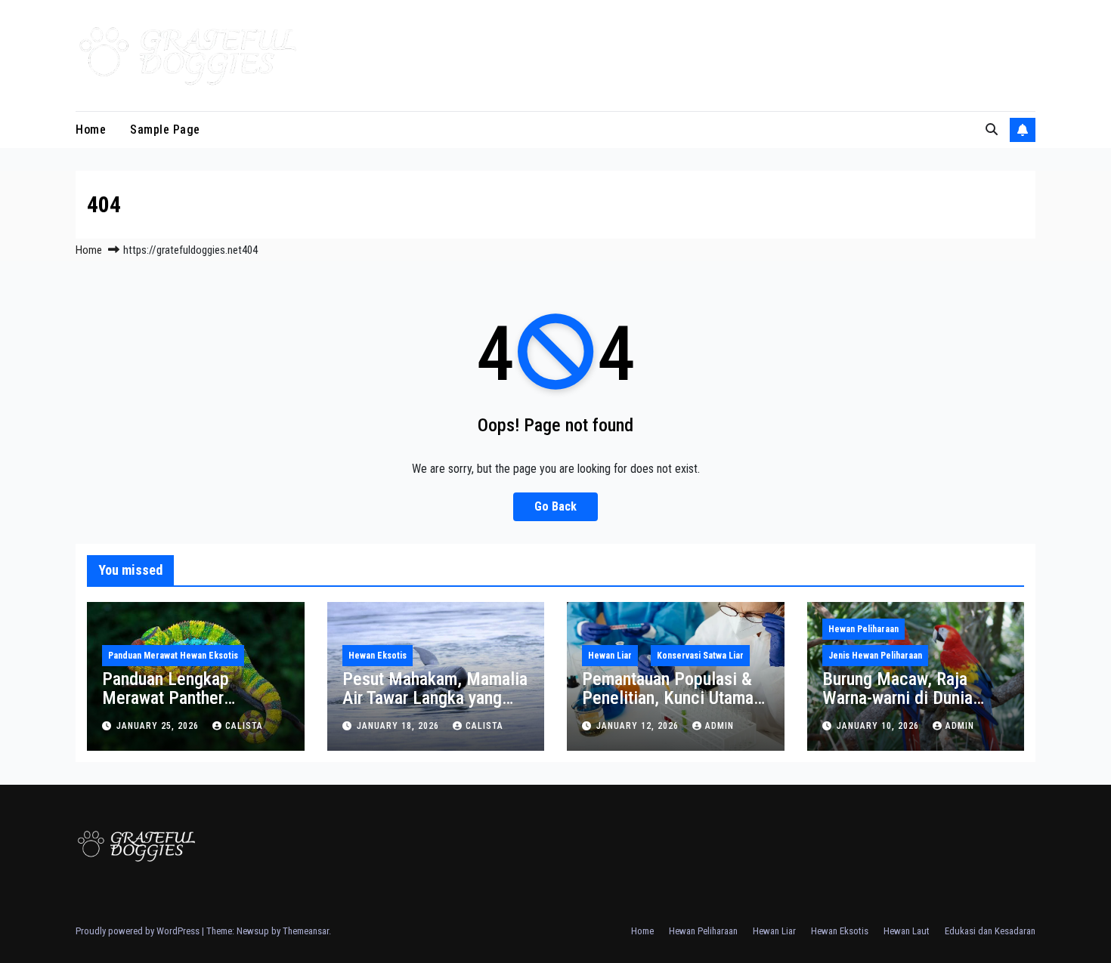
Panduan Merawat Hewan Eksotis (173, 655)
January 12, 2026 (639, 726)
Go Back (555, 506)
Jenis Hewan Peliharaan (875, 655)
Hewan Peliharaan (863, 629)
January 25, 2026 (159, 726)
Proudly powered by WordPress (139, 931)
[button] (992, 129)
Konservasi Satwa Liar (700, 655)
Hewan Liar (610, 655)
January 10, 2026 (879, 726)
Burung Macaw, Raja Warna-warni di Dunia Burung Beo (897, 697)
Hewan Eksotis (377, 655)
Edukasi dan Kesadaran (990, 931)
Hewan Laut (907, 931)
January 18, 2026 (399, 726)
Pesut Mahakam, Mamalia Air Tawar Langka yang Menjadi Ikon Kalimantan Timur (435, 707)
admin (719, 726)
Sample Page (165, 129)
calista (244, 726)
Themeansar (306, 931)
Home (91, 129)
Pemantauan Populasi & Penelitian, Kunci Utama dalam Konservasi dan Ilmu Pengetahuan (668, 707)
